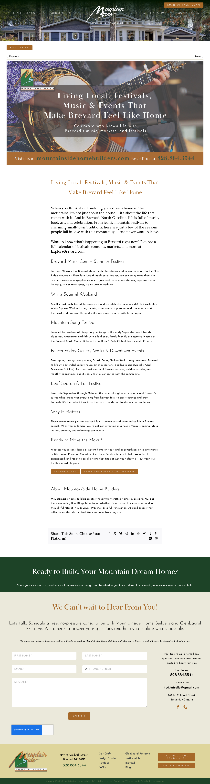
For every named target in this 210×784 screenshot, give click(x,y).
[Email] (156, 538)
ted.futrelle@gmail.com (181, 687)
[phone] (185, 707)
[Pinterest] (156, 533)
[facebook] (178, 707)
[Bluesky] (121, 533)
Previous (14, 56)
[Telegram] (144, 533)
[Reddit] (127, 533)
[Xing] (150, 538)
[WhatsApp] (138, 533)
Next (198, 56)
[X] (115, 533)
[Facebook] (109, 533)
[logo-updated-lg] (28, 748)
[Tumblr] (150, 533)
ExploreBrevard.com (67, 251)
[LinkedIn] (133, 533)
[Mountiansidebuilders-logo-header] (105, 6)
